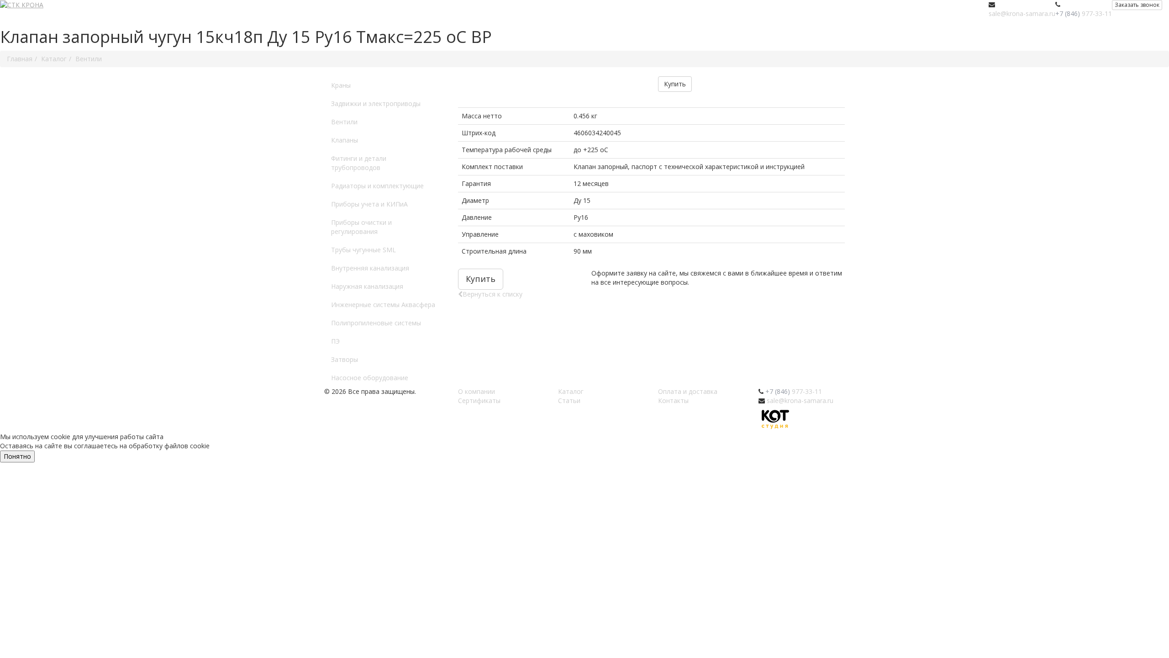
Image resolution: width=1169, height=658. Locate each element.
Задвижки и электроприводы (376, 103)
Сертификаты (479, 400)
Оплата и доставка (687, 391)
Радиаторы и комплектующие (377, 185)
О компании (476, 391)
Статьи (569, 400)
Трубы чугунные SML (363, 249)
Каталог (571, 391)
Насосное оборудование (369, 377)
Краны (341, 85)
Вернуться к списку (492, 294)
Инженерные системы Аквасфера (383, 304)
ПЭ (335, 341)
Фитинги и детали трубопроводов (358, 163)
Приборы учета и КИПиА (369, 204)
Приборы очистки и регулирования (361, 227)
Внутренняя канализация (370, 268)
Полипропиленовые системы (376, 322)
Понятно (17, 456)
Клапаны (344, 140)
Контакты (673, 400)
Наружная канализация (367, 286)
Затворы (344, 359)
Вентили (344, 121)
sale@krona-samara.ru (1022, 13)
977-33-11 (1083, 13)
